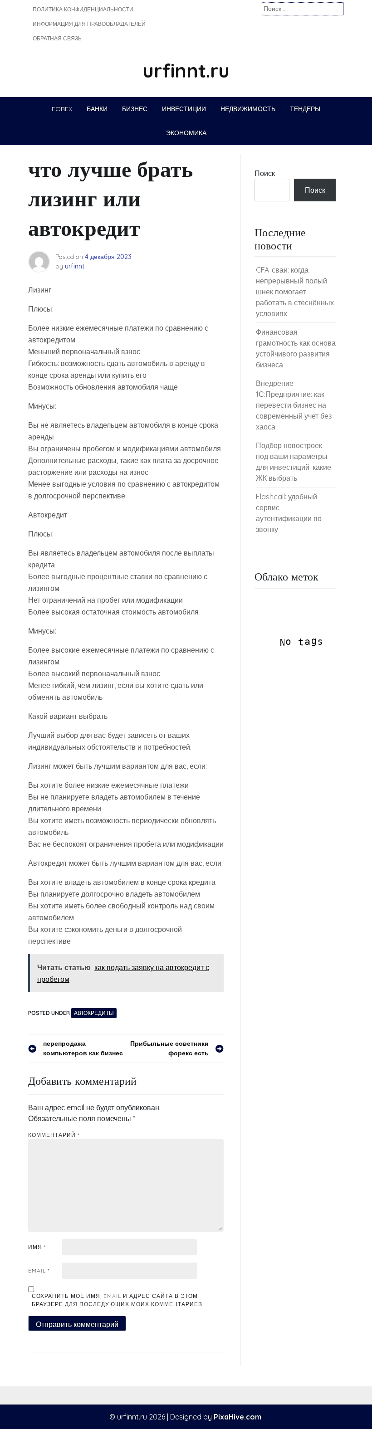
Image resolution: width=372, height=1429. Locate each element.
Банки (97, 109)
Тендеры (305, 109)
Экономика (186, 133)
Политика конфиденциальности (83, 9)
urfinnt (74, 266)
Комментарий (53, 1134)
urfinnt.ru (186, 71)
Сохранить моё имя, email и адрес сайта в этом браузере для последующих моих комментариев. (118, 1299)
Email (38, 1270)
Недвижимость (247, 109)
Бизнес (134, 109)
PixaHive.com (237, 1416)
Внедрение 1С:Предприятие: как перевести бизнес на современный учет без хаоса (294, 405)
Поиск (265, 173)
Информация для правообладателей (89, 23)
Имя (37, 1247)
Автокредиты (94, 1013)
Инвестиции (184, 109)
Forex (62, 109)
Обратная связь (57, 38)
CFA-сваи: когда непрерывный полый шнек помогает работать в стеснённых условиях (295, 291)
